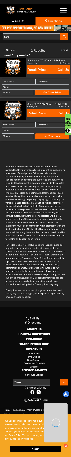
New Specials (34, 360)
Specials (34, 366)
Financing (34, 339)
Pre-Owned (34, 356)
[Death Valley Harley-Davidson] (22, 10)
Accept (35, 449)
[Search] (64, 36)
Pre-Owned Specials (34, 363)
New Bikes (34, 353)
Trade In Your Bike (34, 344)
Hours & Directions (34, 334)
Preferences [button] (27, 439)
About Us (34, 329)
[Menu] (63, 11)
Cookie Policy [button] (15, 435)
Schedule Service (34, 374)
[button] (66, 394)
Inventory (34, 348)
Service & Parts (34, 370)
